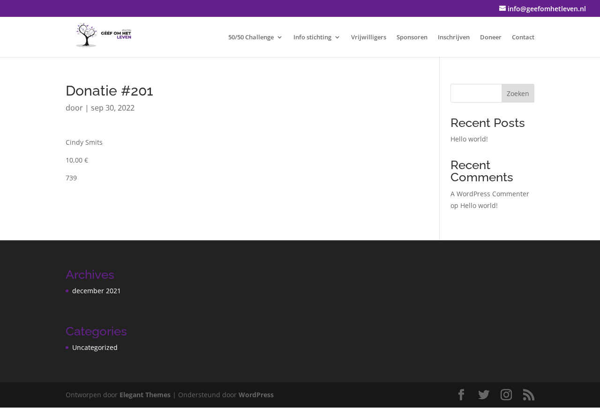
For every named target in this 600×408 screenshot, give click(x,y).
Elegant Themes (145, 394)
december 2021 (96, 290)
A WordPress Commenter (489, 193)
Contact (523, 37)
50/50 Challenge (251, 37)
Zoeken (518, 93)
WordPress (256, 394)
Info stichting (312, 37)
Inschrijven (454, 37)
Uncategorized (95, 347)
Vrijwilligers (368, 37)
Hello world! (469, 138)
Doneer (491, 37)
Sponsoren (412, 37)
